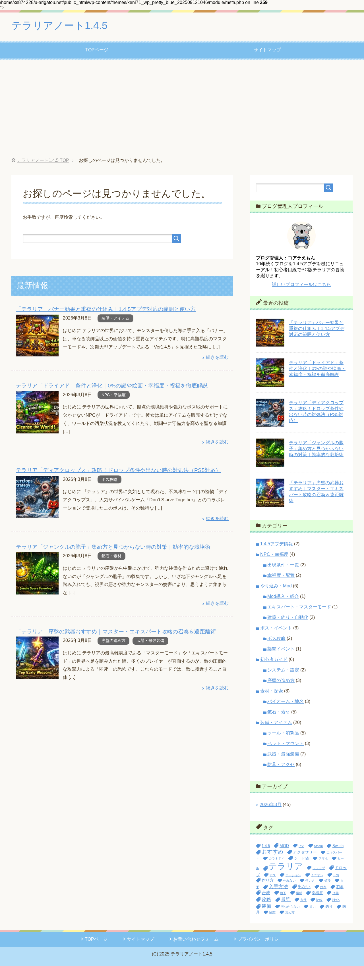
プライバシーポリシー (260, 939)
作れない (289, 880)
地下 (283, 893)
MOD (284, 845)
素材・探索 (271, 690)
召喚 (340, 887)
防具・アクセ (281, 764)
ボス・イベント (276, 627)
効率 (323, 887)
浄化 (336, 900)
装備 (266, 906)
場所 (299, 893)
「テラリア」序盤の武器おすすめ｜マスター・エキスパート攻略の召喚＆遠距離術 (116, 632)
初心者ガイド (274, 659)
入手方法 (278, 886)
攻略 (266, 899)
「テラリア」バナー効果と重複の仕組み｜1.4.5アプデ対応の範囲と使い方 (106, 309)
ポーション (293, 875)
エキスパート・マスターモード (299, 606)
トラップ (319, 868)
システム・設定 (283, 669)
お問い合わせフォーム (196, 939)
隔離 (272, 912)
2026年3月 (271, 804)
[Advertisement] (182, 109)
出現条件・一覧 (283, 564)
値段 (327, 880)
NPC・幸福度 (114, 395)
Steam (318, 846)
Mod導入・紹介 (283, 596)
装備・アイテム (115, 318)
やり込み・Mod (276, 585)
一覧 (336, 875)
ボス (273, 875)
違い (312, 906)
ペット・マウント (285, 743)
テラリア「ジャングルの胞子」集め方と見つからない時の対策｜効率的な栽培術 (113, 547)
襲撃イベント (281, 648)
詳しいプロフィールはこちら (301, 284)
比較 (319, 900)
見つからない (290, 906)
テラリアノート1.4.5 (59, 25)
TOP (43, 160)
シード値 (301, 858)
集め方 (290, 912)
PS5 (301, 846)
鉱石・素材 (111, 556)
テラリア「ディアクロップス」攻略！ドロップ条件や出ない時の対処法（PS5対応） (118, 470)
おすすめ (272, 852)
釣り (329, 907)
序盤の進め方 (113, 640)
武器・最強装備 (150, 640)
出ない (304, 886)
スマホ (323, 858)
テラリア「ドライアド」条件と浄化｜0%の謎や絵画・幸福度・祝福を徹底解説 (112, 386)
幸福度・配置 (281, 575)
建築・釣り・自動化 (287, 617)
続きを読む (217, 357)
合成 (266, 892)
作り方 (268, 880)
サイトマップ (267, 49)
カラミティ (276, 858)
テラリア (286, 866)
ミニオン (317, 875)
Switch (338, 846)
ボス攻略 (109, 479)
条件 (303, 900)
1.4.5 (266, 846)
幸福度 (317, 893)
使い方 (310, 880)
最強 (286, 899)
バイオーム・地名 (285, 701)
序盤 (335, 893)
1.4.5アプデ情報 (276, 543)
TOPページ (96, 49)
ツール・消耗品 (283, 733)
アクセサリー (305, 852)
